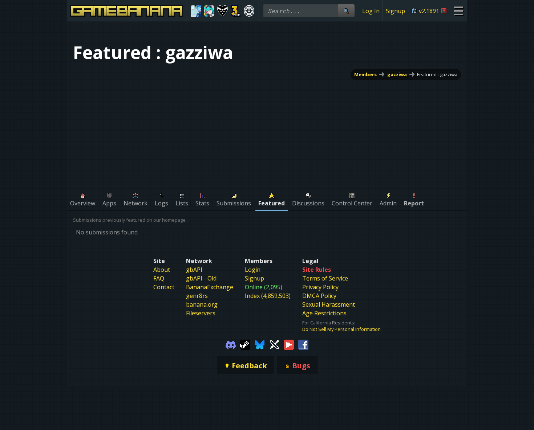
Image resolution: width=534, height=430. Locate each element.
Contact (163, 287)
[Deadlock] (249, 11)
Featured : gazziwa (437, 74)
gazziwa (397, 74)
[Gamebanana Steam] (245, 344)
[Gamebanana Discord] (230, 344)
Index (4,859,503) (268, 296)
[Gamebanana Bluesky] (260, 344)
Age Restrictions (324, 313)
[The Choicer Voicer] (196, 11)
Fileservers (200, 313)
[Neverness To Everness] (209, 11)
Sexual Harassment (328, 304)
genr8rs (197, 296)
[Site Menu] (458, 10)
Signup (395, 11)
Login (252, 270)
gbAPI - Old (201, 278)
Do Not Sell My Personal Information (341, 329)
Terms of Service (325, 278)
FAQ (158, 278)
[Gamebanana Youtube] (289, 344)
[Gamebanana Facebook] (303, 344)
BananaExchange (209, 287)
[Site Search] (346, 10)
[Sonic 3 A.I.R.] (236, 11)
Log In (371, 11)
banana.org (202, 304)
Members (365, 74)
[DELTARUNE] (222, 11)
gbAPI (194, 270)
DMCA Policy (319, 296)
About (161, 270)
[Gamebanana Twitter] (274, 344)
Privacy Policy (320, 287)
